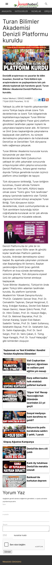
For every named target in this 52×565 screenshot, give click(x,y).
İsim (4, 504)
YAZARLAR (36, 11)
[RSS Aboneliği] (47, 99)
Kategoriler (21, 11)
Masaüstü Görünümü (12, 561)
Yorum (5, 524)
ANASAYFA (7, 11)
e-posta (5, 514)
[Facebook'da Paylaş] (43, 99)
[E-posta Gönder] (35, 99)
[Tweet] (39, 99)
